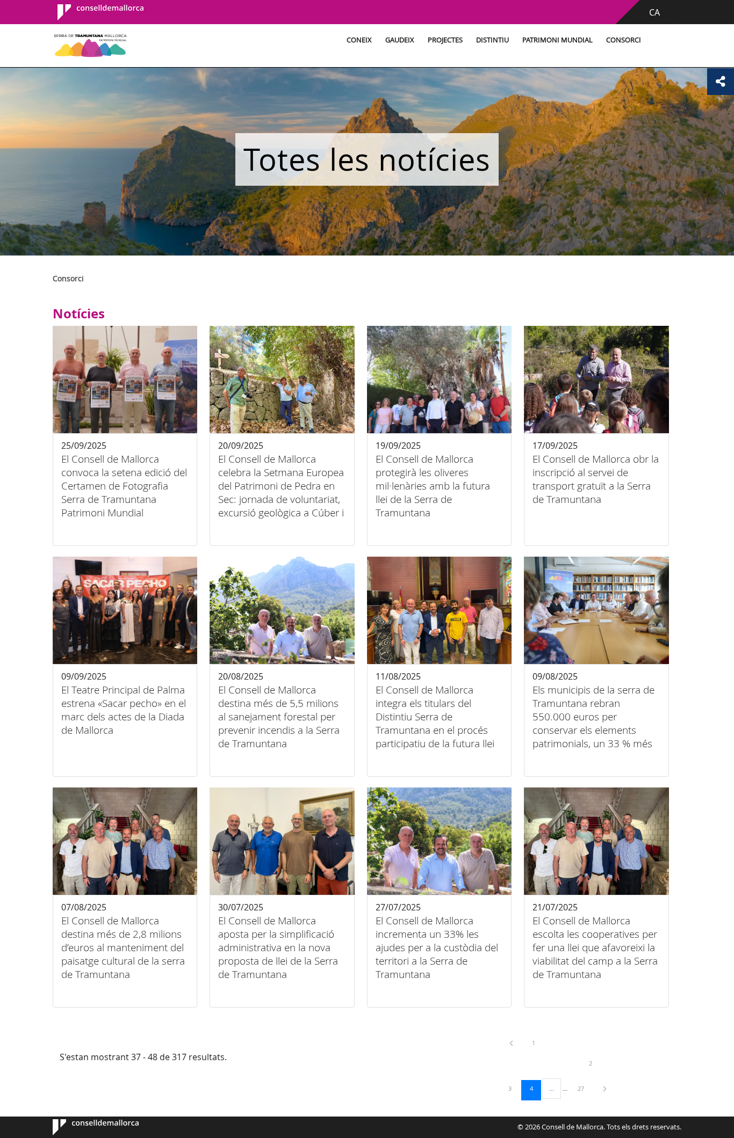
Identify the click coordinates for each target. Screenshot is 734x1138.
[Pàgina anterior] (512, 1042)
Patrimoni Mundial (557, 40)
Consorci (623, 40)
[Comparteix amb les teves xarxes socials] (720, 81)
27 (584, 1088)
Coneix (359, 40)
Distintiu (492, 40)
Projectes (445, 40)
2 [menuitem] (598, 1063)
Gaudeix (399, 40)
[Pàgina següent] (605, 1088)
